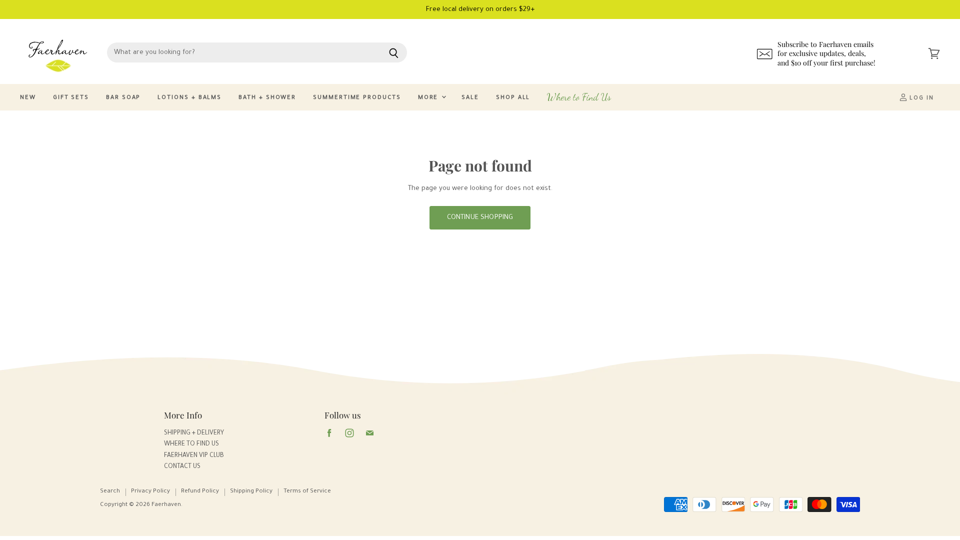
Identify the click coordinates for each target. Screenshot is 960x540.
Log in (921, 99)
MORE (429, 98)
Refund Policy (200, 491)
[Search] (393, 52)
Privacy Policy (150, 491)
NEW (28, 98)
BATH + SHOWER (267, 98)
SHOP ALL (513, 98)
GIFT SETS (71, 98)
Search (110, 491)
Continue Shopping (480, 218)
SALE (470, 98)
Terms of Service (307, 491)
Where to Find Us (579, 97)
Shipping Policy (251, 491)
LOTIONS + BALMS (190, 98)
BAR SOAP (123, 98)
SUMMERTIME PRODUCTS (356, 98)
